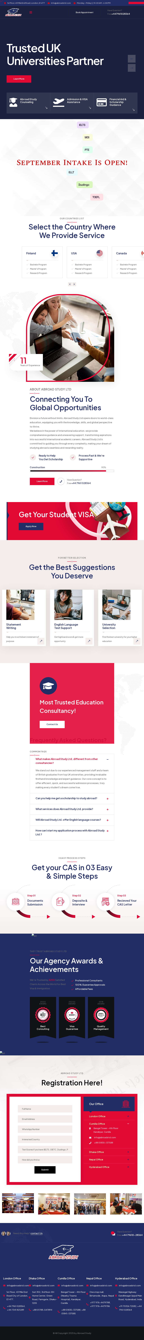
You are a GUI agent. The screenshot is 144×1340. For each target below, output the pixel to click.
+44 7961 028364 (81, 483)
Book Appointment (84, 12)
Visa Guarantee (72, 1027)
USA (9, 253)
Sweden (102, 253)
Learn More (19, 78)
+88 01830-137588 (103, 1142)
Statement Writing (13, 626)
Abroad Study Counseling (28, 101)
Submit (45, 1169)
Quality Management (101, 1027)
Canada (57, 253)
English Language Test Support (66, 626)
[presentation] (132, 59)
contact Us (36, 1233)
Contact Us (52, 724)
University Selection (109, 626)
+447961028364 (118, 13)
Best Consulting (43, 1027)
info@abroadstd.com (105, 1137)
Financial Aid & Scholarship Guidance (118, 102)
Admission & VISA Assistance (77, 101)
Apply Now (31, 526)
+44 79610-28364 (130, 1234)
